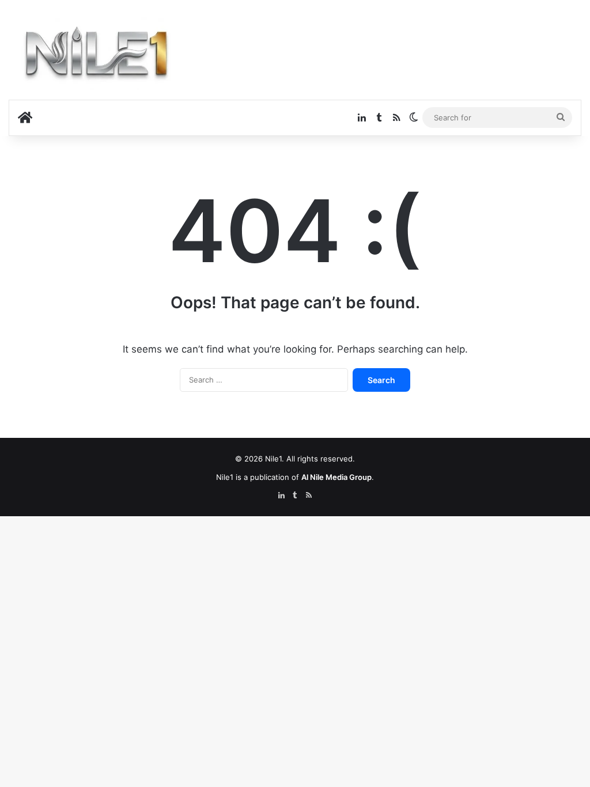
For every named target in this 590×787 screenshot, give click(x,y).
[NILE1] (101, 56)
